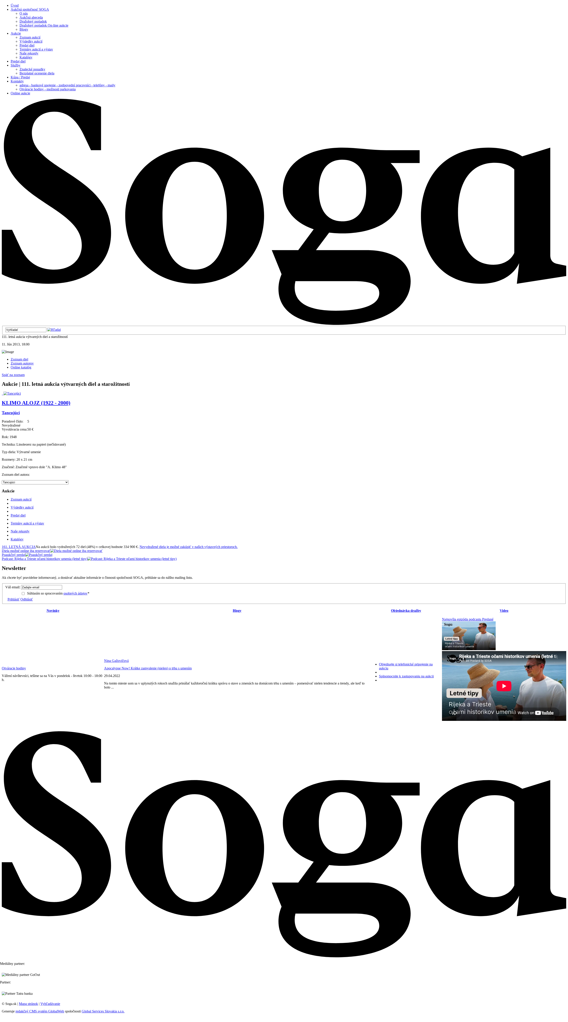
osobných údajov (75, 593)
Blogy (237, 610)
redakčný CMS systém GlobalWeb (40, 1011)
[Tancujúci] (11, 393)
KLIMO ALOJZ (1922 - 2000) (36, 403)
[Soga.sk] (284, 324)
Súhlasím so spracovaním (58, 593)
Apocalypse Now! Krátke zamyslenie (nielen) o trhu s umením (148, 668)
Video (504, 610)
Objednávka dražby (406, 610)
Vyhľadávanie (50, 1004)
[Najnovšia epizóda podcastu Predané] (469, 649)
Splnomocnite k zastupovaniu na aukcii (406, 676)
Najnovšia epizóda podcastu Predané (467, 619)
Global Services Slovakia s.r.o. (103, 1011)
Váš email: (12, 587)
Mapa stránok (28, 1004)
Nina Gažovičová (116, 661)
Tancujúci (11, 412)
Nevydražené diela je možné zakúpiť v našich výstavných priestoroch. (189, 547)
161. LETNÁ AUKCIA (19, 547)
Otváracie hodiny (14, 668)
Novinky (53, 610)
